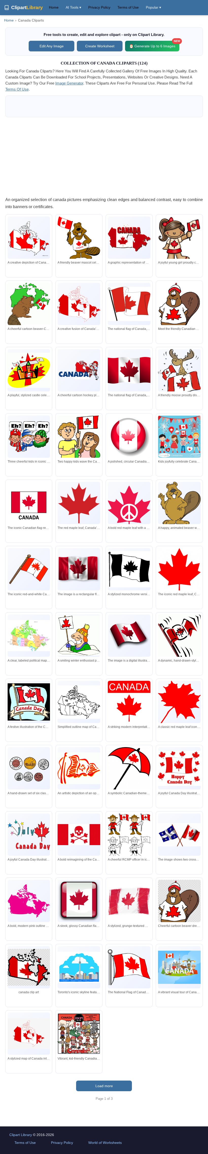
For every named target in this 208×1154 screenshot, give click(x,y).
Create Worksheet (99, 46)
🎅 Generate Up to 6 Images (154, 44)
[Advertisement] (104, 156)
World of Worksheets (105, 1143)
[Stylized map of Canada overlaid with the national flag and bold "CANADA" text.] (129, 237)
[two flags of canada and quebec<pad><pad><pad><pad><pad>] (179, 834)
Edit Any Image (52, 46)
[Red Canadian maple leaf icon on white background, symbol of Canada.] (179, 572)
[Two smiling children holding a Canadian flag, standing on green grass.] (79, 443)
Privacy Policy (99, 7)
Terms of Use (128, 7)
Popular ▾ (153, 7)
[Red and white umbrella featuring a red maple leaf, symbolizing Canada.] (129, 770)
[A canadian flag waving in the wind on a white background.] (79, 569)
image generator (69, 83)
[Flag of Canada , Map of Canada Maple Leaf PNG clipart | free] (29, 967)
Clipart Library (20, 1135)
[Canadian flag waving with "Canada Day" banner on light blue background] (29, 702)
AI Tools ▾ (73, 7)
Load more (104, 1086)
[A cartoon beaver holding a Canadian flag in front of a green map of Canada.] (29, 306)
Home (54, 7)
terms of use (17, 89)
